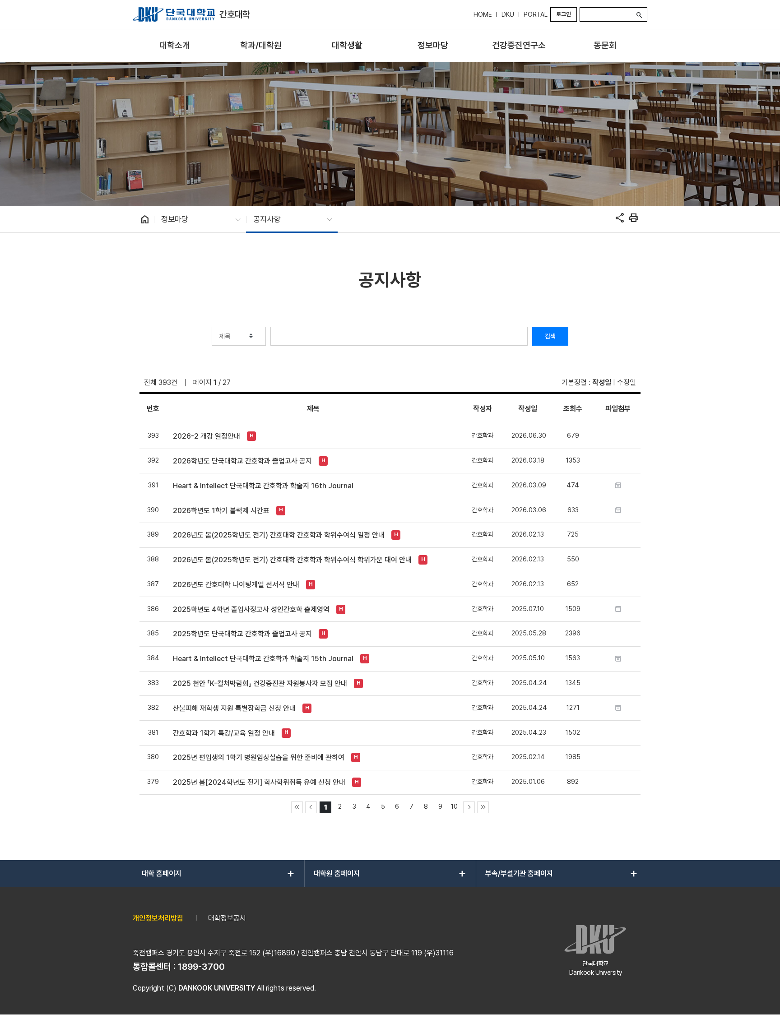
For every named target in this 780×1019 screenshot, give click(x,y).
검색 (550, 336)
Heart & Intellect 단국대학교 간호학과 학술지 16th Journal (263, 486)
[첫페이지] (297, 807)
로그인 (563, 14)
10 (454, 806)
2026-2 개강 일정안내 (206, 436)
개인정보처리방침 (158, 918)
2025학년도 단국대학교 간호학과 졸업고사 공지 (242, 634)
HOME (483, 14)
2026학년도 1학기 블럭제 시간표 (221, 510)
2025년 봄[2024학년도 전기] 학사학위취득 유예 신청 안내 (259, 782)
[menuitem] (175, 46)
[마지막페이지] (483, 807)
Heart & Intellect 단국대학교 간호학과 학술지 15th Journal (263, 658)
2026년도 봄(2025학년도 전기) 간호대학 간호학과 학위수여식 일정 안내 (279, 535)
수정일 (626, 382)
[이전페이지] (311, 807)
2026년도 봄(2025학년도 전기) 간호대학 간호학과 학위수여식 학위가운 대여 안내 (292, 560)
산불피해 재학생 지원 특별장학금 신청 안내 (234, 708)
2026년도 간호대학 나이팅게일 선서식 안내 (236, 584)
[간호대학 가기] (174, 14)
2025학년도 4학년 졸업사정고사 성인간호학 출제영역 (251, 609)
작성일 (601, 382)
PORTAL (536, 14)
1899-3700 (201, 966)
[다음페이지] (469, 807)
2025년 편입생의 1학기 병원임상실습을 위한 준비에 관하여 (258, 757)
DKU (507, 14)
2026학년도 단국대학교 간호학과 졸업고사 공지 (242, 461)
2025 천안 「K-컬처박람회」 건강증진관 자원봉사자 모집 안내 (260, 683)
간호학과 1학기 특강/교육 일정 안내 (224, 733)
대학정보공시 (227, 918)
